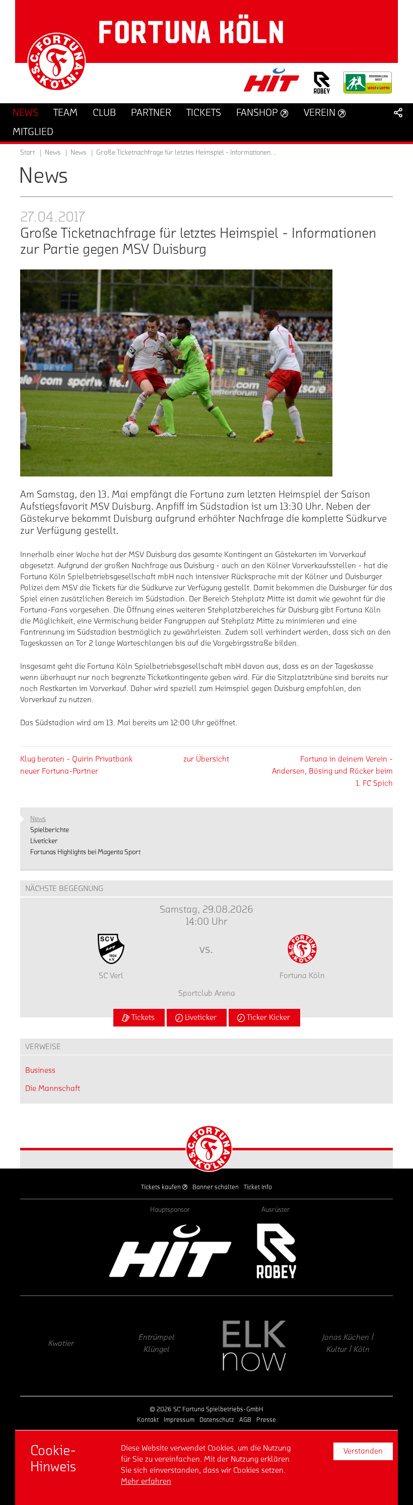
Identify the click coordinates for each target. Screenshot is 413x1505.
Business (40, 1070)
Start (27, 152)
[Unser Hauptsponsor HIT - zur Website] (272, 82)
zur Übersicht (206, 759)
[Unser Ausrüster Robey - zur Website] (321, 89)
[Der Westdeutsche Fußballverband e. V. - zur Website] (367, 86)
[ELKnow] (170, 1346)
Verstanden (363, 1451)
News (78, 152)
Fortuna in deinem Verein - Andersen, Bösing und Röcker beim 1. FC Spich (332, 771)
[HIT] (170, 1250)
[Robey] (275, 1250)
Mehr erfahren (146, 1481)
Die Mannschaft (52, 1088)
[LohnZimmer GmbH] (361, 1346)
